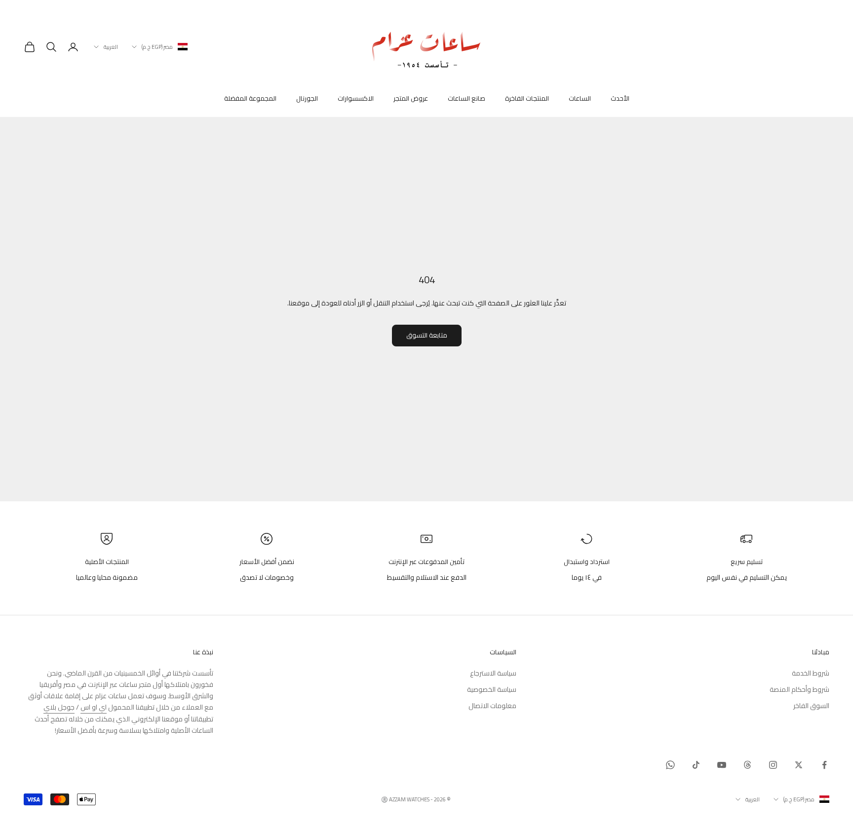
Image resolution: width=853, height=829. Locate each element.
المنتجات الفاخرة (527, 98)
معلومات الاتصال (492, 705)
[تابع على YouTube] (722, 765)
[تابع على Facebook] (824, 765)
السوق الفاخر (811, 705)
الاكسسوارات (356, 98)
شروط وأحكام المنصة (799, 689)
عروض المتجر (410, 98)
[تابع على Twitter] (799, 765)
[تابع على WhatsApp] (670, 765)
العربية (111, 46)
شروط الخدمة (810, 673)
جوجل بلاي (59, 707)
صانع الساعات (466, 98)
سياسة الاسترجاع (493, 673)
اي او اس (93, 707)
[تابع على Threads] (747, 765)
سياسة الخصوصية (491, 689)
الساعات (580, 98)
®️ (384, 799)
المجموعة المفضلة (250, 98)
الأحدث (620, 98)
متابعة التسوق (426, 335)
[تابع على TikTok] (696, 765)
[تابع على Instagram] (773, 765)
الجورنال (307, 98)
